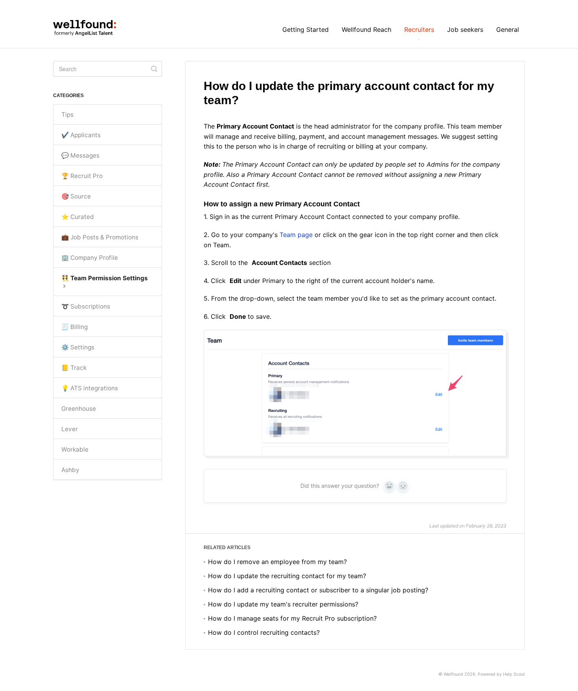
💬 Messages (80, 155)
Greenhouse (78, 408)
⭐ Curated (77, 217)
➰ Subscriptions (85, 306)
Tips (67, 114)
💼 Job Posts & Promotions (99, 237)
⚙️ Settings (77, 347)
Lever (69, 429)
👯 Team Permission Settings (104, 278)
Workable (74, 449)
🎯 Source (76, 196)
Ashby (70, 470)
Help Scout (514, 674)
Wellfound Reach (366, 29)
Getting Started (305, 29)
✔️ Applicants (81, 135)
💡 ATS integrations (89, 388)
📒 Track (74, 367)
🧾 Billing (74, 327)
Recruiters (419, 29)
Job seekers (465, 29)
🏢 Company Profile (89, 257)
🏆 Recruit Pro (82, 176)
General (507, 29)
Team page (296, 235)
